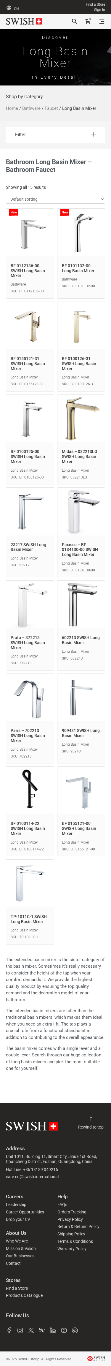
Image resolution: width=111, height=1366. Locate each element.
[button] (55, 135)
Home (12, 108)
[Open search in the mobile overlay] (74, 22)
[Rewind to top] (91, 1119)
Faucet (51, 108)
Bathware (31, 108)
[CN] (9, 8)
